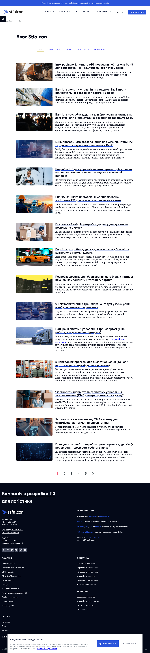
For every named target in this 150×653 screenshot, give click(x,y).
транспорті (104, 516)
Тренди (69, 49)
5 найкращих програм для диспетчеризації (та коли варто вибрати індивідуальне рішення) (91, 363)
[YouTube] (25, 550)
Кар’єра (5, 630)
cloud (82, 526)
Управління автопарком (87, 567)
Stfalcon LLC (16, 649)
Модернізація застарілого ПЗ (14, 593)
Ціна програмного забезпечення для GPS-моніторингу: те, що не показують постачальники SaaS (94, 143)
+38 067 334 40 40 (9, 524)
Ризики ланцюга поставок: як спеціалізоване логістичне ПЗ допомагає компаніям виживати (88, 198)
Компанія (6, 622)
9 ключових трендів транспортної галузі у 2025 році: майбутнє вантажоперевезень (92, 305)
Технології (50, 49)
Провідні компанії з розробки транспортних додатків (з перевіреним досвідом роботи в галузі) (94, 445)
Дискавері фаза (8, 563)
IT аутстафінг (8, 601)
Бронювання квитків (86, 597)
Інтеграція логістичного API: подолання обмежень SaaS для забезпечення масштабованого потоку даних (94, 66)
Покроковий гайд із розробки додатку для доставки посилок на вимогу (91, 225)
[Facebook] (4, 550)
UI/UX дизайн (8, 572)
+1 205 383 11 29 (9, 522)
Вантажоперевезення (86, 584)
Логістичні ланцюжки (86, 563)
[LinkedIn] (12, 550)
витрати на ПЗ (92, 537)
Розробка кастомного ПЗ (13, 567)
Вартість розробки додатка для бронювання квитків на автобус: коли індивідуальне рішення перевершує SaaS (94, 116)
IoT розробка (7, 580)
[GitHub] (16, 550)
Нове (41, 49)
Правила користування (116, 649)
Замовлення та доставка (87, 580)
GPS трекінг (82, 609)
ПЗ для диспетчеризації (87, 572)
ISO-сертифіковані (85, 532)
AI (78, 526)
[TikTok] (20, 550)
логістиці (93, 516)
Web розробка (8, 605)
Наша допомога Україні (101, 49)
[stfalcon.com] (13, 12)
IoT (86, 526)
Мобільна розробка (10, 588)
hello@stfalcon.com (10, 532)
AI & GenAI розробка (11, 576)
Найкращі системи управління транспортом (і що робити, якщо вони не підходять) (90, 330)
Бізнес (60, 49)
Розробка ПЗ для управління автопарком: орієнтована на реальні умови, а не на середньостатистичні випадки (93, 172)
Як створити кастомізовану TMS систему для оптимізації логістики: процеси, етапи (86, 420)
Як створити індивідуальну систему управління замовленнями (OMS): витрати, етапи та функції (89, 393)
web (90, 526)
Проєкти (49, 12)
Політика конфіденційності (137, 649)
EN (121, 12)
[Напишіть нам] (137, 12)
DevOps (5, 584)
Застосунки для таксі (86, 605)
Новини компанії (82, 49)
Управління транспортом (88, 601)
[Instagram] (8, 550)
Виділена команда (10, 597)
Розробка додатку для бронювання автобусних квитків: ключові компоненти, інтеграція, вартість (94, 278)
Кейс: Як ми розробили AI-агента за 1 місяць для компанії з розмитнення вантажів (75, 3)
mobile (98, 526)
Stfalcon (9, 21)
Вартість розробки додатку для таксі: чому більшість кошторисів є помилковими (92, 250)
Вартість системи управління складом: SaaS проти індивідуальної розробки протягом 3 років (90, 91)
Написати (7, 636)
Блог (4, 626)
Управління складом (86, 576)
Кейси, (79, 521)
